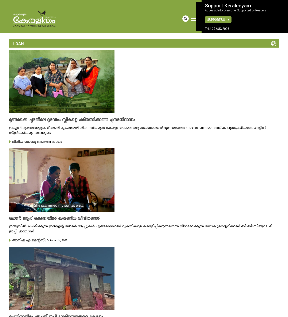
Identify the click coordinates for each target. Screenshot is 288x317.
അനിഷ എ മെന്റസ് (25, 240)
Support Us (216, 19)
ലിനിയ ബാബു (22, 141)
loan (18, 43)
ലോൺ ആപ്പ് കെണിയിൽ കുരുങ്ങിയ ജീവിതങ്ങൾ (48, 218)
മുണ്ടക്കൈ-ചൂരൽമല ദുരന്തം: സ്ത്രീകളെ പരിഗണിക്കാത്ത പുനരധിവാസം (63, 120)
